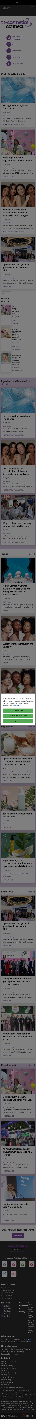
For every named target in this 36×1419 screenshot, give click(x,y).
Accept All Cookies (18, 721)
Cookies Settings (18, 710)
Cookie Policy (17, 705)
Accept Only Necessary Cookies (18, 715)
